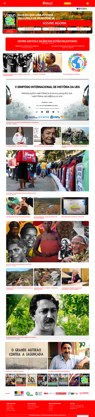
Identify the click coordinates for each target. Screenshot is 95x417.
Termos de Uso (31, 408)
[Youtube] (84, 9)
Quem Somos (9, 405)
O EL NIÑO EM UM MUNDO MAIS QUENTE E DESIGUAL (67, 46)
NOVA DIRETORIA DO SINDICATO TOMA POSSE (72, 216)
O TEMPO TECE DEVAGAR (39, 74)
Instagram (51, 405)
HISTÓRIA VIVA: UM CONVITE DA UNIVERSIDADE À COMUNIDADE (22, 122)
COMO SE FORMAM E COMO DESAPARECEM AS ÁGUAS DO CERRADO (19, 288)
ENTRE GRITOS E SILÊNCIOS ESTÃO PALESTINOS (47, 41)
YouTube (51, 408)
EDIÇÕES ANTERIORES (10, 31)
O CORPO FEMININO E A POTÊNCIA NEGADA (16, 146)
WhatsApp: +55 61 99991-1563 (77, 407)
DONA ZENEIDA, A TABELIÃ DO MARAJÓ (43, 146)
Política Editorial (32, 405)
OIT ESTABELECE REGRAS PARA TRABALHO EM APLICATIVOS (21, 193)
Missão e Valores (10, 408)
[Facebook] (80, 9)
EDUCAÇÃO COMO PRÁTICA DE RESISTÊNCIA (59, 371)
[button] (88, 3)
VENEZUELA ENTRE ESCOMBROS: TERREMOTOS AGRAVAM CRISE (46, 288)
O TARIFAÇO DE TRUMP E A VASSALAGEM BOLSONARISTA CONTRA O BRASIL (72, 288)
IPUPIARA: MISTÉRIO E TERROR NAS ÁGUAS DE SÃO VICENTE (74, 146)
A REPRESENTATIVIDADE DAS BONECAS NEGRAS (18, 216)
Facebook (51, 407)
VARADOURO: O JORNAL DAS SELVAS (14, 371)
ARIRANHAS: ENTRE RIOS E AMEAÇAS (27, 46)
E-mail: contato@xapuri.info (76, 405)
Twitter (50, 410)
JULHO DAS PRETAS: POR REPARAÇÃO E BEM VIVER (18, 264)
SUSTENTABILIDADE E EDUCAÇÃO (71, 74)
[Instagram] (77, 9)
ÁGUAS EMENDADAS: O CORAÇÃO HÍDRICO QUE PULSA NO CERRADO (45, 217)
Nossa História (9, 407)
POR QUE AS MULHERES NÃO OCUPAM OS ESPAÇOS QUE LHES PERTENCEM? (17, 75)
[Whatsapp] (86, 9)
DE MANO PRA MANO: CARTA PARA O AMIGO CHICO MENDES (21, 337)
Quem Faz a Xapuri (10, 410)
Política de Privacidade (33, 407)
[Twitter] (82, 9)
